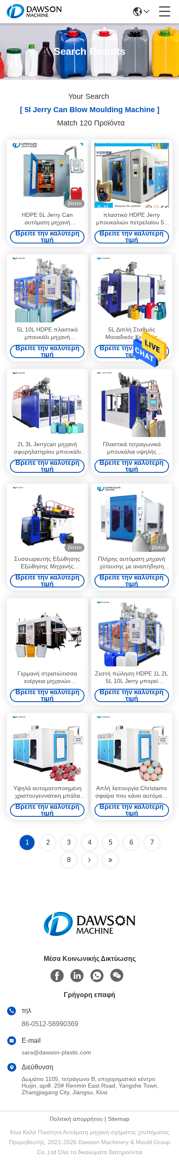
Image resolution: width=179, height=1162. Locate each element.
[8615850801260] (97, 976)
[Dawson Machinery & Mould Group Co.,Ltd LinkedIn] (77, 976)
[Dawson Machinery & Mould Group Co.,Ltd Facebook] (57, 976)
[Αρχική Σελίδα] (89, 934)
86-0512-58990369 (50, 1023)
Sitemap (118, 1118)
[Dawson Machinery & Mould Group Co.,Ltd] (34, 11)
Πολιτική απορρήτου (76, 1118)
